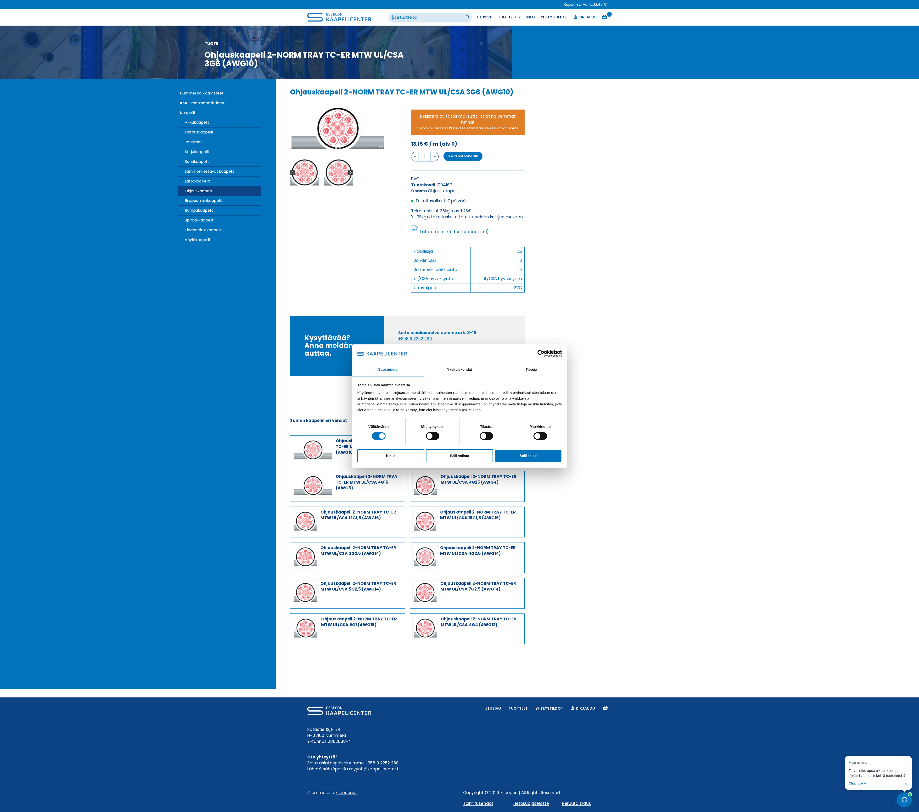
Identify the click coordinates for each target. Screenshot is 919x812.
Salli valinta (459, 455)
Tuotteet (518, 708)
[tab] (336, 148)
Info (530, 17)
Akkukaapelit (197, 122)
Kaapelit (188, 113)
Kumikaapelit (197, 161)
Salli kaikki (528, 455)
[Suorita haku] (468, 17)
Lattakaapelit (197, 181)
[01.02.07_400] (337, 128)
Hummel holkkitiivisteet (202, 93)
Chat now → (858, 783)
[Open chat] (904, 799)
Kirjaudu (588, 17)
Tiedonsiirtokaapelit (203, 230)
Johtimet (193, 142)
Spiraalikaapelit (199, 220)
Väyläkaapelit (198, 240)
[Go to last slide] (292, 172)
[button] (304, 172)
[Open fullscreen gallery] (381, 148)
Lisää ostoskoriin (463, 156)
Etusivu (484, 17)
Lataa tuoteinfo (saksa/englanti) (454, 232)
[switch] (432, 436)
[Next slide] (350, 172)
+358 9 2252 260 (415, 339)
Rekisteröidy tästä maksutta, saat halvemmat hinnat (468, 119)
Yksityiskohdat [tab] (459, 369)
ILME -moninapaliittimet (202, 103)
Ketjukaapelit (197, 152)
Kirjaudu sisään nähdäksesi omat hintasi (484, 128)
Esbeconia (346, 792)
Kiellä (390, 455)
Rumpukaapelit (199, 210)
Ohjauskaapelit (199, 191)
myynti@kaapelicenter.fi (374, 769)
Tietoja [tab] (531, 369)
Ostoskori (605, 708)
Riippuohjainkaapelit (203, 200)
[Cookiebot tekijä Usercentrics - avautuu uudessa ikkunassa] (541, 353)
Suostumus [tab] (388, 369)
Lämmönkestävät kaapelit (209, 171)
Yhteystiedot (554, 17)
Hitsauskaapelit (199, 132)
